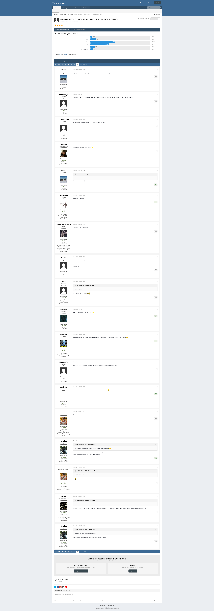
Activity (65, 8)
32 (68, 64)
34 (74, 64)
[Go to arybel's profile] (63, 266)
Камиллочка (64, 119)
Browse (57, 8)
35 (77, 64)
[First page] (56, 64)
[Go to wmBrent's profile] (63, 396)
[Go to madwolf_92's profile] (63, 103)
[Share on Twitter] (55, 587)
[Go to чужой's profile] (56, 20)
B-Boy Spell (63, 195)
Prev (59, 64)
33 (71, 64)
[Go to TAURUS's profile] (63, 506)
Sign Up (158, 3)
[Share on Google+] (60, 587)
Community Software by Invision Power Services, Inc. (107, 608)
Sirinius (64, 441)
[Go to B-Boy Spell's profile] (63, 204)
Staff (70, 11)
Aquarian (63, 334)
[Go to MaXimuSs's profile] (63, 371)
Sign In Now (133, 571)
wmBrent (63, 387)
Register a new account (81, 571)
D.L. (63, 411)
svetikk (63, 69)
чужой (67, 21)
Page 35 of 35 (83, 64)
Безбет (63, 281)
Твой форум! (59, 3)
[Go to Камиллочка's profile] (63, 128)
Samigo (64, 144)
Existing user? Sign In (146, 3)
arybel (63, 257)
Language (103, 605)
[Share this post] (157, 69)
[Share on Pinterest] (66, 587)
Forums (56, 11)
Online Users (84, 11)
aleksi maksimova (64, 224)
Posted (79, 69)
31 (65, 64)
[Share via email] (63, 587)
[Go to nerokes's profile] (63, 318)
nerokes (63, 309)
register (65, 54)
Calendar (76, 11)
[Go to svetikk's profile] (63, 79)
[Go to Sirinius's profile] (63, 450)
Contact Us (111, 605)
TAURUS (63, 496)
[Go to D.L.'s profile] (63, 421)
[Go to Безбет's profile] (63, 291)
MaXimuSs (63, 362)
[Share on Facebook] (58, 587)
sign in (60, 54)
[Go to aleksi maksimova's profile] (63, 233)
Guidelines (63, 11)
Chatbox (85, 8)
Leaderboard (94, 11)
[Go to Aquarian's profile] (63, 343)
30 (62, 64)
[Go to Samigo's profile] (63, 153)
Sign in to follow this (144, 18)
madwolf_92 (63, 94)
